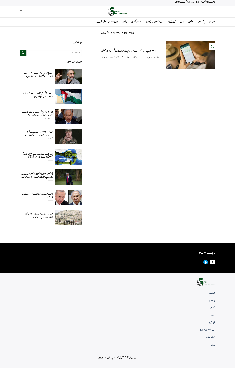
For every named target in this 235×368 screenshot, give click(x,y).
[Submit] (23, 53)
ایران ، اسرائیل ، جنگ (107, 22)
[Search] (21, 11)
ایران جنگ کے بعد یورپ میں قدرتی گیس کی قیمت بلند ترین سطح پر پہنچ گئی (38, 155)
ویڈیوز (125, 22)
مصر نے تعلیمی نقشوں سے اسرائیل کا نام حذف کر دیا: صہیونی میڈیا (38, 95)
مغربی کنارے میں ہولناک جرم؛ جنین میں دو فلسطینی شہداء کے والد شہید (37, 75)
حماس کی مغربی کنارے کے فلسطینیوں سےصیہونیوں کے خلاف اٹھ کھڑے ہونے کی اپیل (37, 135)
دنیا (182, 22)
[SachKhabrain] (117, 11)
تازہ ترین (212, 22)
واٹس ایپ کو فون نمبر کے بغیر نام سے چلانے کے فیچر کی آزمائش (128, 51)
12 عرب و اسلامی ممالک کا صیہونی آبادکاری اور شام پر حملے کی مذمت (39, 216)
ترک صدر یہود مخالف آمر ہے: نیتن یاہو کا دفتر (37, 196)
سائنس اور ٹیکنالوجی (154, 22)
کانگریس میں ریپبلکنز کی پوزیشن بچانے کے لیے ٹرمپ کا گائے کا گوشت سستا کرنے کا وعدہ (37, 175)
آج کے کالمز (171, 22)
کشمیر (191, 22)
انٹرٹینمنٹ (136, 22)
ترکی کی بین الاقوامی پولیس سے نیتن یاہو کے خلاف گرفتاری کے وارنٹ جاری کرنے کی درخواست (37, 115)
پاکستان (201, 22)
